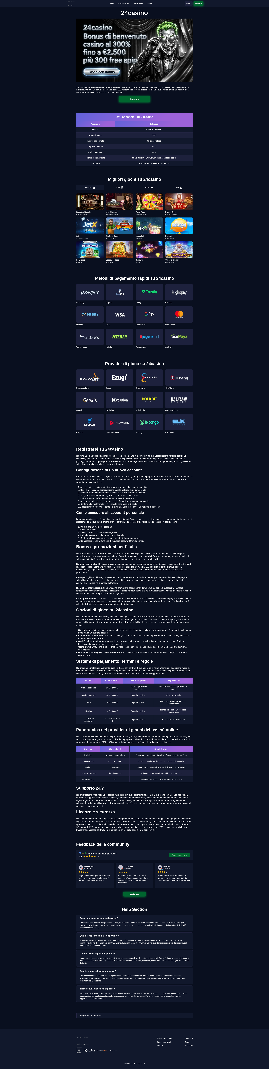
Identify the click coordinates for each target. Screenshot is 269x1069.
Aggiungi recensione (180, 855)
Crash (147, 187)
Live (118, 187)
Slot (177, 187)
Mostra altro (134, 894)
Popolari (88, 187)
